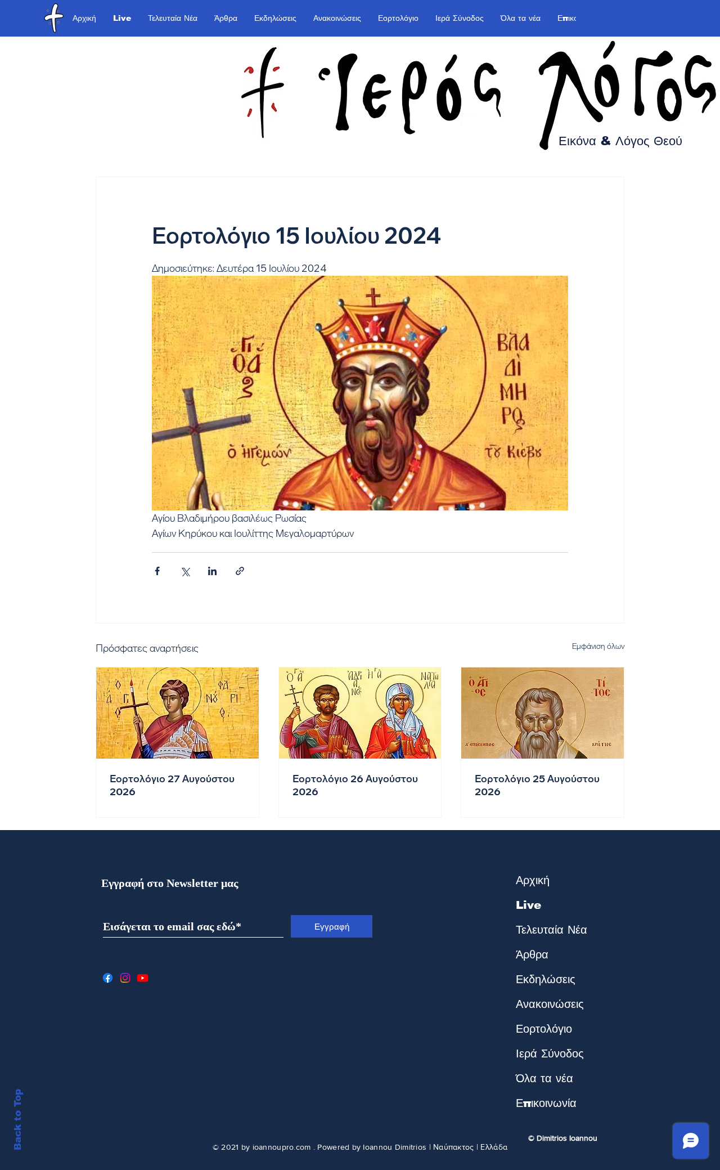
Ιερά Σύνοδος (550, 1053)
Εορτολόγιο (544, 1029)
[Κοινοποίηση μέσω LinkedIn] (212, 571)
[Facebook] (107, 977)
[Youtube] (142, 977)
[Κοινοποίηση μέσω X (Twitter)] (184, 571)
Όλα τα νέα (544, 1078)
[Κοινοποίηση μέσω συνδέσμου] (240, 571)
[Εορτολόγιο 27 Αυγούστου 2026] (177, 713)
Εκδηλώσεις (545, 979)
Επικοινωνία (546, 1103)
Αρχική (533, 880)
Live (528, 905)
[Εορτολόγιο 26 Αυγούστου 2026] (360, 713)
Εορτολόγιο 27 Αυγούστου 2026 (172, 785)
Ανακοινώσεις (550, 1004)
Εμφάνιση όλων (598, 646)
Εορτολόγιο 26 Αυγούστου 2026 (355, 785)
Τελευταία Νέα (551, 930)
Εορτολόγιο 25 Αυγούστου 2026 (537, 785)
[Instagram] (125, 977)
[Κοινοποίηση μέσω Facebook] (157, 571)
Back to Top (17, 1119)
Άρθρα (532, 954)
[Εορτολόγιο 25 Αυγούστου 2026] (542, 713)
